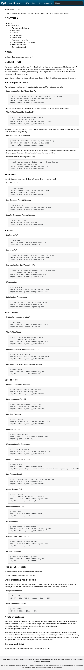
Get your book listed (19, 47)
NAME (10, 23)
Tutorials (15, 33)
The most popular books (20, 28)
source (13, 9)
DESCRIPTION (13, 25)
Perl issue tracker (68, 665)
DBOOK (28, 659)
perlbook (8, 9)
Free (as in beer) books (20, 40)
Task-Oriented (17, 35)
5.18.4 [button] (26, 3)
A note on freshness (19, 44)
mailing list (79, 665)
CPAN (17, 9)
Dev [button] (34, 3)
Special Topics (17, 37)
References (16, 30)
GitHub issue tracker (51, 659)
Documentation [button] (45, 3)
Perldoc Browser (13, 3)
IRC (23, 667)
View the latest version (61, 13)
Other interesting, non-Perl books (23, 42)
